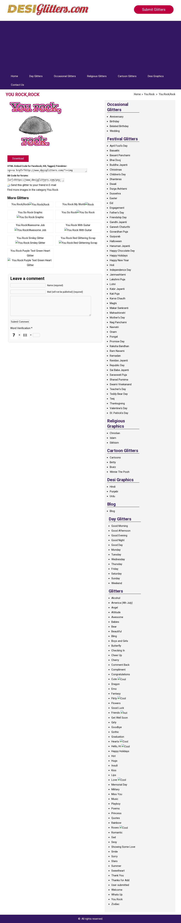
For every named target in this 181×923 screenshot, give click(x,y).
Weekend (116, 583)
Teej (112, 398)
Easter (113, 198)
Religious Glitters (97, 76)
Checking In (118, 650)
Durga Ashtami (118, 188)
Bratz (113, 467)
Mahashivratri (117, 312)
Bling (114, 636)
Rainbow (116, 822)
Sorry (114, 856)
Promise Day (117, 341)
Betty (113, 462)
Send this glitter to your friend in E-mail (33, 185)
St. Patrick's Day (119, 413)
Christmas (116, 169)
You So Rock (69, 212)
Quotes (115, 818)
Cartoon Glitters (127, 76)
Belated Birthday (119, 126)
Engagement (117, 207)
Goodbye (116, 727)
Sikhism (114, 442)
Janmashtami (118, 274)
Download (18, 158)
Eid (111, 203)
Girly (113, 722)
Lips (113, 775)
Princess (116, 813)
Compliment (118, 669)
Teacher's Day (118, 389)
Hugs (114, 760)
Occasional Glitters (65, 76)
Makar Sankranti (119, 308)
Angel (114, 607)
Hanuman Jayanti (120, 246)
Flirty (114, 698)
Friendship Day (118, 217)
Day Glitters (36, 76)
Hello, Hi (116, 746)
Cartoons (115, 457)
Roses (115, 827)
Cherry (115, 660)
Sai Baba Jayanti (119, 370)
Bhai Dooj (115, 160)
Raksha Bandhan (119, 346)
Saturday (116, 573)
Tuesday (116, 554)
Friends (115, 712)
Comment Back (120, 664)
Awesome (117, 617)
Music (114, 799)
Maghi (113, 303)
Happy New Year (119, 260)
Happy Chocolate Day (122, 250)
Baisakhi (114, 150)
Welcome (116, 889)
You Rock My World (73, 204)
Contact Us (17, 84)
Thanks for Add (120, 880)
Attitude (116, 612)
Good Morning (119, 526)
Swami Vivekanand (121, 384)
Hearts (115, 741)
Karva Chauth (117, 298)
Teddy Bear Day (119, 393)
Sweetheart (118, 870)
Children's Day (118, 174)
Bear (114, 626)
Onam (113, 331)
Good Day (117, 545)
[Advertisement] (90, 45)
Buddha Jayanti (118, 164)
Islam (113, 437)
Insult (114, 765)
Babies (115, 621)
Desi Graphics (156, 76)
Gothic (115, 732)
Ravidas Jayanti (119, 360)
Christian (115, 433)
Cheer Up (116, 655)
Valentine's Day (118, 408)
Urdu (112, 496)
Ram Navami (117, 351)
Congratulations (120, 674)
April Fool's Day (118, 145)
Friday (114, 568)
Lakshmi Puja (117, 279)
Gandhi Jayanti (118, 222)
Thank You (117, 875)
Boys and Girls (119, 641)
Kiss (113, 770)
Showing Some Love (123, 846)
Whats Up (116, 894)
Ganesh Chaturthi (120, 226)
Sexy (114, 842)
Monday (116, 549)
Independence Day (120, 269)
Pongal (114, 336)
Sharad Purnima (119, 379)
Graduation (117, 736)
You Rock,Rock (20, 204)
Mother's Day (117, 317)
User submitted (120, 885)
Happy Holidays (119, 255)
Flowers (116, 703)
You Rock (149, 94)
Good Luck (117, 708)
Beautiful (116, 631)
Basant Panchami (120, 155)
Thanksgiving (117, 403)
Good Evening (119, 535)
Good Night (117, 540)
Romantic (116, 832)
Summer (116, 866)
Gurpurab (115, 236)
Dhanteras (116, 179)
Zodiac (115, 904)
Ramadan (115, 355)
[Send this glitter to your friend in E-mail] (8, 185)
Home (14, 76)
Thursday (116, 564)
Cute (114, 679)
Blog (112, 511)
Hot (113, 756)
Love (114, 779)
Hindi (112, 486)
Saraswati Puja (118, 374)
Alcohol (115, 598)
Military (115, 789)
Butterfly (116, 645)
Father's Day (117, 212)
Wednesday (118, 559)
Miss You (116, 794)
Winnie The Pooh (119, 471)
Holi (112, 265)
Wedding (115, 131)
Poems (115, 808)
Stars (114, 861)
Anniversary (116, 116)
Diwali (113, 184)
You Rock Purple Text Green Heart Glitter (30, 253)
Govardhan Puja (119, 231)
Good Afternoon (120, 530)
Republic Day (117, 365)
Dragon (115, 684)
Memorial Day (119, 784)
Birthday (114, 121)
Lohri (113, 284)
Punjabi (114, 491)
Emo (114, 688)
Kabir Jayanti (117, 289)
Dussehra (115, 193)
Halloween (116, 241)
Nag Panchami (118, 322)
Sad (113, 837)
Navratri (114, 327)
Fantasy (116, 693)
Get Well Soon (119, 717)
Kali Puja (114, 293)
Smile (114, 851)
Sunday (115, 578)
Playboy (115, 803)
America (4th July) (122, 602)
